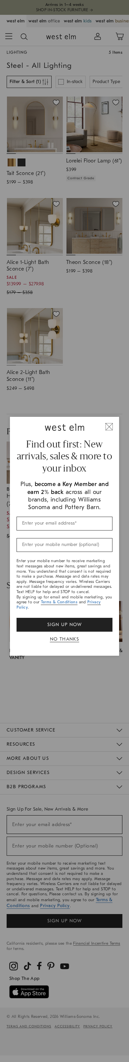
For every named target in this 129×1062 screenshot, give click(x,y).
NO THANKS (64, 639)
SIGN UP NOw (64, 624)
